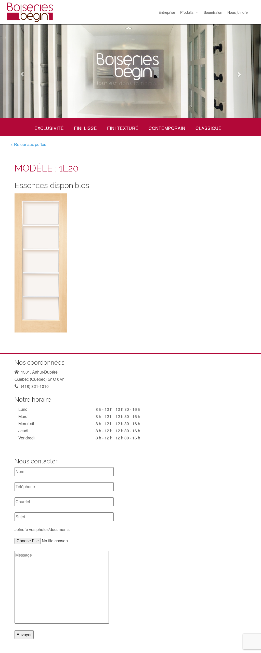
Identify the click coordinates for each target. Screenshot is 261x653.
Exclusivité (49, 128)
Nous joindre (237, 12)
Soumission (213, 12)
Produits (186, 12)
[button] (19, 71)
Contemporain (167, 128)
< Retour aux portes (28, 144)
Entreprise (167, 12)
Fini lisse (85, 128)
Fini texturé (122, 128)
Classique (208, 128)
